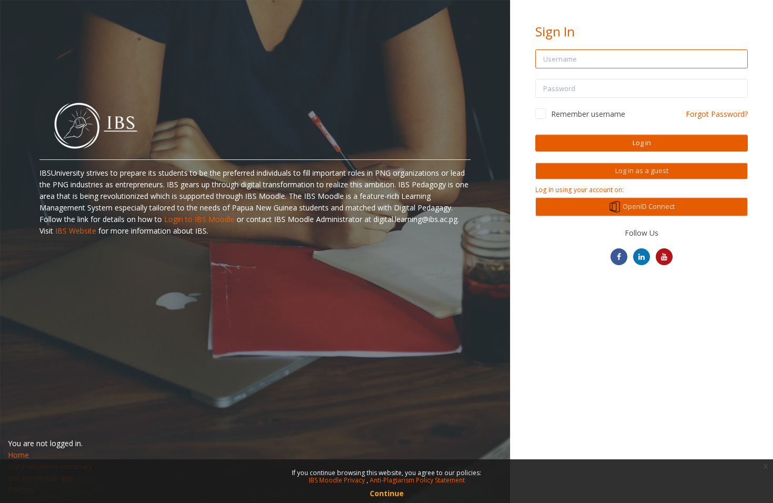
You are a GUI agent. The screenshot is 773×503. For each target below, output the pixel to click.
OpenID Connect (648, 206)
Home (18, 455)
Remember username (588, 114)
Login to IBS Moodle (199, 219)
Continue (387, 493)
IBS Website (75, 231)
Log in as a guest (641, 170)
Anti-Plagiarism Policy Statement (417, 480)
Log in (642, 142)
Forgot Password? (717, 114)
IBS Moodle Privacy (338, 480)
